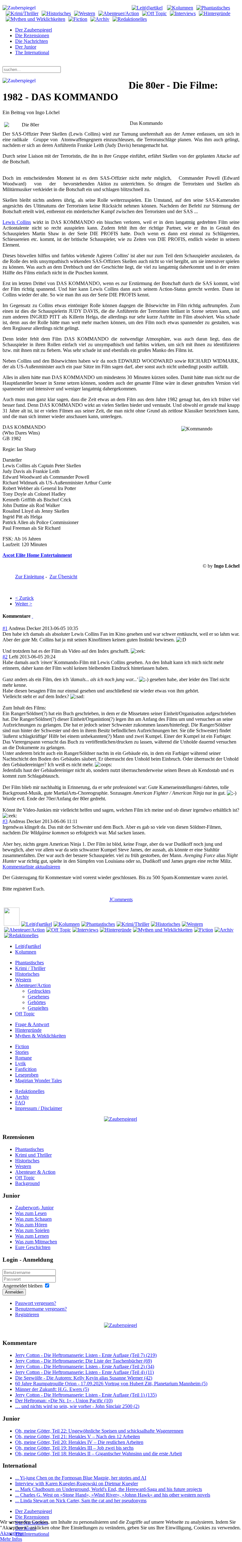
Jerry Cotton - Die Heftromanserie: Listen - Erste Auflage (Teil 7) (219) (86, 1355)
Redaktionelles (29, 1091)
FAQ (20, 1102)
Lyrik (20, 1063)
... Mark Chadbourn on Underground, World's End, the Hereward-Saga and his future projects (108, 1489)
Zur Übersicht (63, 576)
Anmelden (14, 1292)
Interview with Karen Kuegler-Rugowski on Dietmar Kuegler (76, 1483)
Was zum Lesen (31, 1213)
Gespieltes (38, 1008)
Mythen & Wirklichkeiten (40, 1035)
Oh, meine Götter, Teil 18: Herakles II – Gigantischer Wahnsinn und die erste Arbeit (98, 1453)
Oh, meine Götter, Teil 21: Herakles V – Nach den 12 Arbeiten (77, 1436)
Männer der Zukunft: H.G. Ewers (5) (52, 1389)
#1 (5, 628)
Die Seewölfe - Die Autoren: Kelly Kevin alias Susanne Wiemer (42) (83, 1378)
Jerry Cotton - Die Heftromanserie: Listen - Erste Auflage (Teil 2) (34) (84, 1366)
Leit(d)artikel (28, 946)
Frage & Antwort (32, 1024)
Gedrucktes (39, 991)
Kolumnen (25, 952)
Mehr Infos (11, 1539)
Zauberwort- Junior (34, 1207)
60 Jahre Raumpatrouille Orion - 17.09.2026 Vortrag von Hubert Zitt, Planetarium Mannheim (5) (111, 1383)
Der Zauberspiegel (33, 29)
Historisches (27, 974)
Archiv (22, 1097)
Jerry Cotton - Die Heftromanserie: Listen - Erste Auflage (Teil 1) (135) (86, 1395)
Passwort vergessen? (35, 1303)
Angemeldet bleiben (23, 1285)
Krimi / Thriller (30, 968)
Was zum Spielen (32, 1230)
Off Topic (25, 1013)
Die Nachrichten (31, 41)
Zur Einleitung (29, 576)
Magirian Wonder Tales (38, 1080)
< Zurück (24, 598)
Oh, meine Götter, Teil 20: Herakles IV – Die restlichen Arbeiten (79, 1442)
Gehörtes (37, 1002)
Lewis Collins (17, 222)
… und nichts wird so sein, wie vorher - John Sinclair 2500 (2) (77, 1406)
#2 (5, 656)
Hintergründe (28, 1030)
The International (32, 52)
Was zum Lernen (32, 1236)
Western (23, 979)
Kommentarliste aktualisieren (31, 866)
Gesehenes (38, 996)
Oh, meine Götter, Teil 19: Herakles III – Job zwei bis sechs (74, 1448)
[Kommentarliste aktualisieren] (32, 616)
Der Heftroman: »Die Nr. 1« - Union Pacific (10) (63, 1400)
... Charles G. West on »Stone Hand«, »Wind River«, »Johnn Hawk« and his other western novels (112, 1495)
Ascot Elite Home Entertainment (37, 555)
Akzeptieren (12, 1533)
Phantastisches (29, 962)
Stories (22, 1052)
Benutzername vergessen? (41, 1308)
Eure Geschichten (32, 1247)
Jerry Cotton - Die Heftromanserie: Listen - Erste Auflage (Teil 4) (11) (84, 1372)
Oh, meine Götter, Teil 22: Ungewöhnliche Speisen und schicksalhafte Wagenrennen (99, 1431)
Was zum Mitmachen (36, 1241)
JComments (121, 899)
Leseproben (26, 1075)
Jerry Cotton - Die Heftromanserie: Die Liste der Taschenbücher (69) (83, 1361)
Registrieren (27, 1314)
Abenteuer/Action (33, 985)
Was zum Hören (31, 1224)
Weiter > (23, 603)
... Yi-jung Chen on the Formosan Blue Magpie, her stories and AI (80, 1478)
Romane (23, 1057)
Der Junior (25, 47)
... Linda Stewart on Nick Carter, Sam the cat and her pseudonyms (81, 1500)
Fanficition (26, 1069)
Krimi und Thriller (33, 1155)
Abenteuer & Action (35, 1172)
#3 (5, 821)
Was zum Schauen (33, 1219)
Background (27, 1183)
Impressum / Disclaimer (38, 1108)
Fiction (22, 1046)
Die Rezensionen (32, 35)
